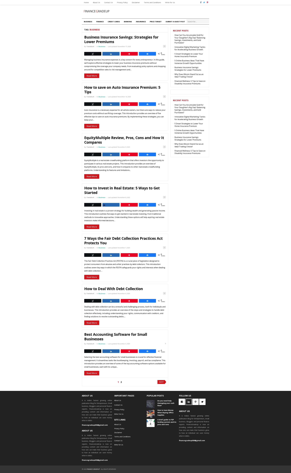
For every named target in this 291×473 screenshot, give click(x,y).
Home (86, 2)
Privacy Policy (122, 2)
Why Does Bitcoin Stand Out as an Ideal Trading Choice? (188, 75)
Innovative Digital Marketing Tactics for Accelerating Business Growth (189, 48)
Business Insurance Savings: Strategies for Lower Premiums (121, 39)
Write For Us (118, 414)
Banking (128, 21)
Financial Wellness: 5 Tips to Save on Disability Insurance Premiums (189, 82)
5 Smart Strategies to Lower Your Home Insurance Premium (188, 55)
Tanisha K (90, 46)
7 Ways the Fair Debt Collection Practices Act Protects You (123, 240)
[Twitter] (202, 402)
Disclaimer (136, 2)
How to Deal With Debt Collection (113, 288)
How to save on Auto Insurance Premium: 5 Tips (122, 89)
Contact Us (108, 2)
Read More (92, 75)
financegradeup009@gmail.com (95, 425)
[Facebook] (182, 402)
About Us (96, 2)
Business (88, 21)
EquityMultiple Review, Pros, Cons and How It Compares (124, 140)
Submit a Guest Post (175, 21)
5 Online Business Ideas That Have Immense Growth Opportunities (189, 61)
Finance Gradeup (93, 469)
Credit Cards (114, 21)
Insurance (141, 21)
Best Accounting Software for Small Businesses (115, 336)
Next (161, 382)
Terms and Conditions (152, 2)
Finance (100, 21)
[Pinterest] (196, 402)
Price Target (156, 21)
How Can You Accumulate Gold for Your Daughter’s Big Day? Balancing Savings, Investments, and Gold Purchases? (189, 39)
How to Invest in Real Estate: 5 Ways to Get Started (122, 190)
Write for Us (170, 2)
